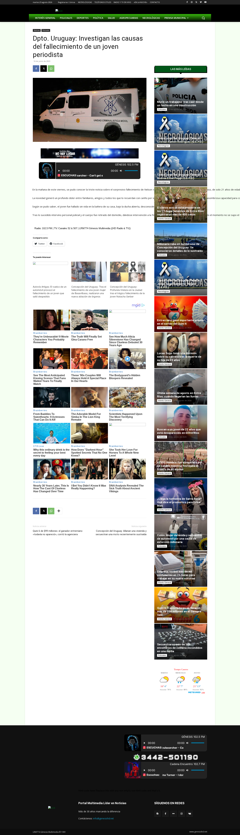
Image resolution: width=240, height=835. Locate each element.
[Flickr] (173, 814)
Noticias (37, 30)
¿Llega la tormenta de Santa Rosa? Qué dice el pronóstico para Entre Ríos (179, 502)
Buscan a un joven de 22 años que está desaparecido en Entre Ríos (179, 431)
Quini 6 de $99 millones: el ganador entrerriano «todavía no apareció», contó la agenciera (57, 532)
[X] (196, 2)
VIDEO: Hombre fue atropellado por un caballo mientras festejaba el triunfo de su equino (179, 466)
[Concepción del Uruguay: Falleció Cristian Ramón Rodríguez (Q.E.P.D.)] (180, 129)
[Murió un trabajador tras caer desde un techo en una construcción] (180, 96)
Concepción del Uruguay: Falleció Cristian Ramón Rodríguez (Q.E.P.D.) (180, 140)
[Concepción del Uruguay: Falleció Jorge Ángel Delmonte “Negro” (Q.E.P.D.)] (180, 274)
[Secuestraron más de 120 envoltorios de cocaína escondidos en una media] (180, 642)
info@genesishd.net (103, 818)
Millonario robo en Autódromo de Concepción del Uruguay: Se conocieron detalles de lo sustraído (180, 247)
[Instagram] (192, 2)
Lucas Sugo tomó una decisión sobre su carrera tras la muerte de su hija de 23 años (179, 357)
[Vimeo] (201, 2)
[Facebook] (187, 2)
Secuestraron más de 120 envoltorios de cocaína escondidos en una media (179, 648)
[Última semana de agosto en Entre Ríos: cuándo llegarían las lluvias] (180, 387)
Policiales (45, 30)
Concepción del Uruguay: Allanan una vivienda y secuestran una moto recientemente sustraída (121, 532)
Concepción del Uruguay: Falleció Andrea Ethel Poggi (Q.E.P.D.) (178, 176)
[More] (58, 511)
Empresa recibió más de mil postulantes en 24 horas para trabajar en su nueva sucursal (176, 575)
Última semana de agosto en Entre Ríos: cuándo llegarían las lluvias (179, 394)
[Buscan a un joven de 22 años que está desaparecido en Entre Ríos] (180, 423)
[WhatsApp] (51, 68)
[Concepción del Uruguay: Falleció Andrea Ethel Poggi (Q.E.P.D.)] (180, 165)
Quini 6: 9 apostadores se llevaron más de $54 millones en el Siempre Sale (179, 611)
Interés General (164, 218)
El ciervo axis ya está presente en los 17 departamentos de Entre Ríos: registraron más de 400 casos (180, 211)
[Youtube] (205, 2)
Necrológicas (163, 146)
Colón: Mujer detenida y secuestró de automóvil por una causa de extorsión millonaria (179, 539)
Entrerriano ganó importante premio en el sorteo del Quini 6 (180, 322)
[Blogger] (157, 814)
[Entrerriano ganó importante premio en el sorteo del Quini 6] (180, 315)
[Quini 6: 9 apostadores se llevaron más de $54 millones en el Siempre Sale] (180, 605)
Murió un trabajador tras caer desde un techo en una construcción (180, 103)
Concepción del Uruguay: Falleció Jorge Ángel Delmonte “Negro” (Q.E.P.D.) (178, 284)
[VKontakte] (189, 814)
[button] (203, 18)
